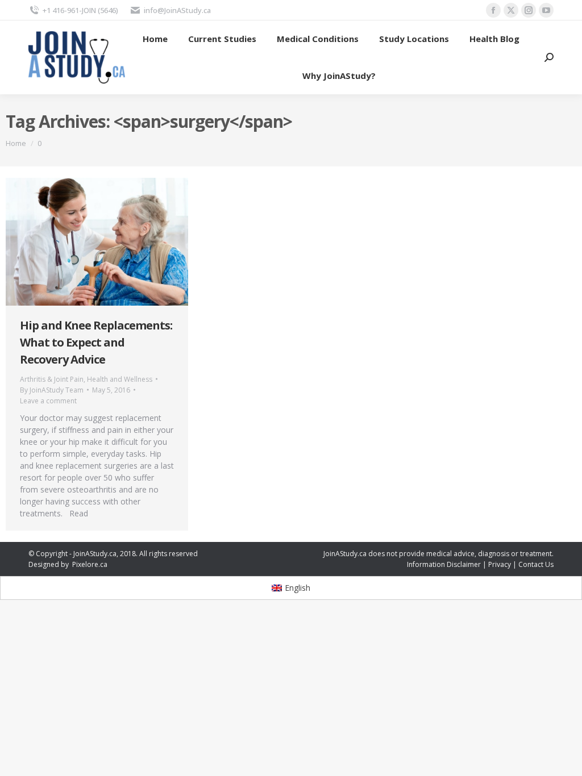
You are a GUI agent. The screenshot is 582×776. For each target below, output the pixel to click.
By (52, 390)
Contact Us (536, 564)
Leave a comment (48, 401)
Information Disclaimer (444, 564)
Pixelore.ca (89, 564)
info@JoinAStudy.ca (177, 10)
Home (16, 143)
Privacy (499, 564)
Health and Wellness (119, 379)
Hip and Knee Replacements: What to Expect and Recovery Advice (96, 342)
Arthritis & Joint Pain (52, 379)
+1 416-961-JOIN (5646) (80, 10)
